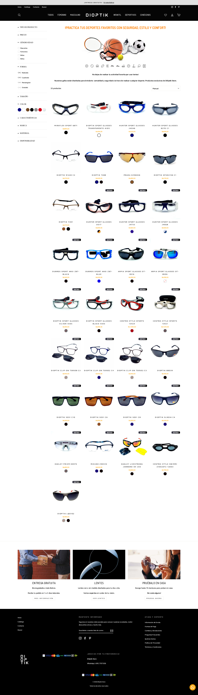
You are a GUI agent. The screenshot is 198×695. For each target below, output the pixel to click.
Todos (51, 15)
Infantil (117, 15)
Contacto (36, 7)
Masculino (75, 15)
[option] (99, 2)
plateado (165, 330)
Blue (99, 281)
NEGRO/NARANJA (99, 231)
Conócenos (145, 15)
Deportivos (130, 15)
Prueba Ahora (154, 598)
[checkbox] (32, 48)
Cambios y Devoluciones (153, 631)
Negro (66, 132)
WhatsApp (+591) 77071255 (96, 663)
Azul (132, 135)
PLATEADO (66, 471)
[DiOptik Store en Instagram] (80, 638)
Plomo (66, 377)
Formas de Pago (150, 626)
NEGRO (165, 135)
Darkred (132, 330)
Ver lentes (99, 598)
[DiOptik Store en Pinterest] (90, 638)
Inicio (19, 7)
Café (132, 182)
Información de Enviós (152, 622)
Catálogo (27, 7)
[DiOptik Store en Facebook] (85, 638)
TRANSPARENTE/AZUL (165, 231)
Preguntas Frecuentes (152, 635)
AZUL (132, 231)
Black (66, 281)
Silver (66, 330)
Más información (43, 598)
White (99, 135)
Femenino (62, 15)
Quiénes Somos (150, 639)
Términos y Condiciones (153, 647)
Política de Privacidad (152, 643)
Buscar (44, 7)
